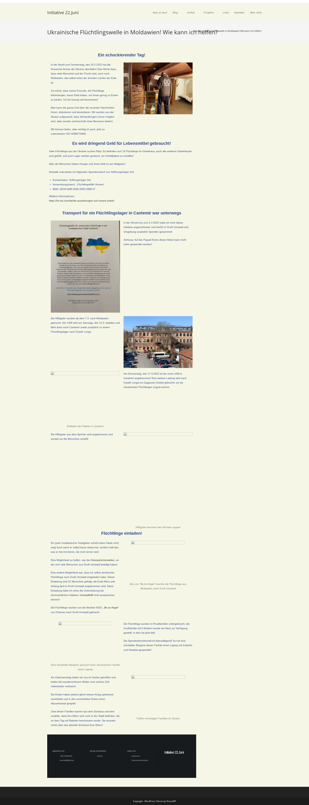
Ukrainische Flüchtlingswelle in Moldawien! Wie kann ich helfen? (228, 30)
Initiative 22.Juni (63, 12)
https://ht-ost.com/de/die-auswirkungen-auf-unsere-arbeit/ (82, 200)
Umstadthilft (86, 595)
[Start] (190, 30)
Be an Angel (111, 607)
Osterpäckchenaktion (103, 560)
